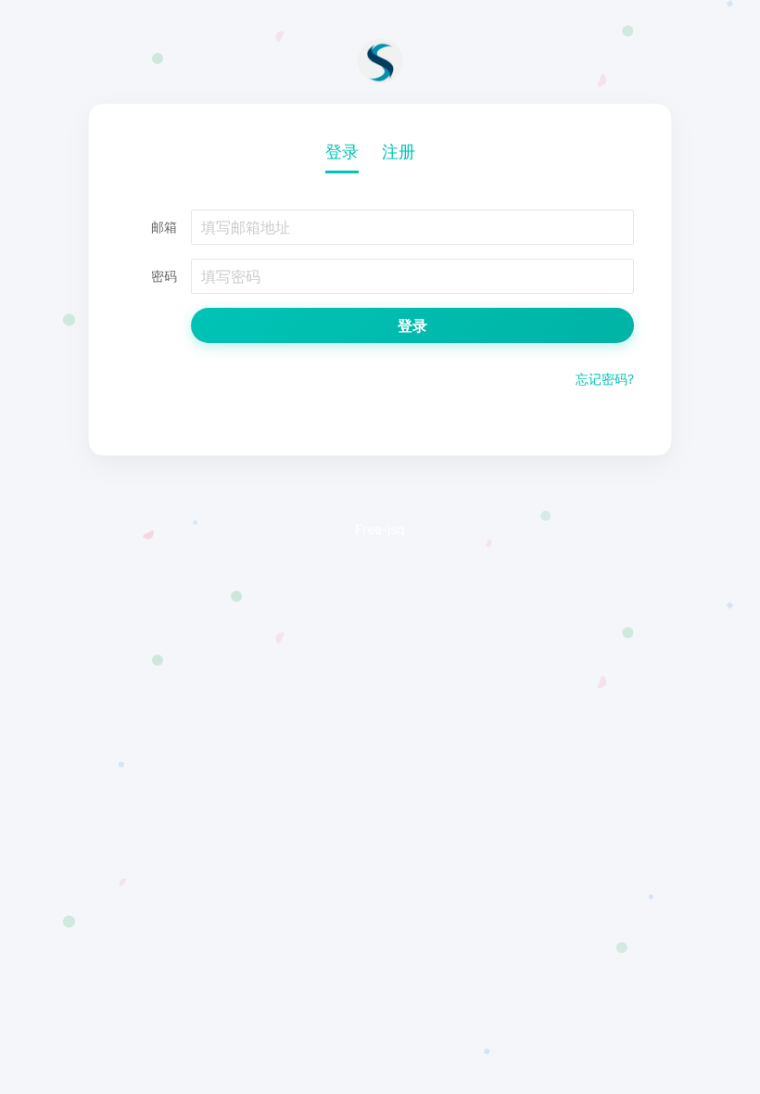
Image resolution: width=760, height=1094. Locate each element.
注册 (398, 151)
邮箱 (164, 227)
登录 (342, 151)
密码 (164, 276)
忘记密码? (605, 379)
